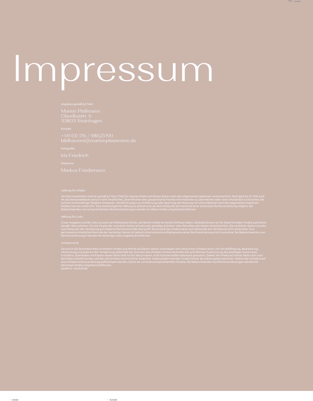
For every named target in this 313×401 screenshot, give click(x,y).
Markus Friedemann (83, 170)
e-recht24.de (79, 268)
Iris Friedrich (75, 155)
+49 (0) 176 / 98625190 (87, 135)
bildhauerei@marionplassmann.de (98, 140)
